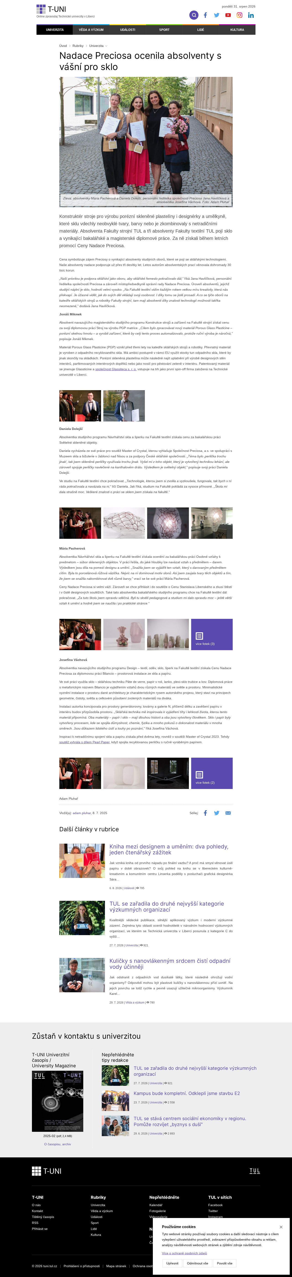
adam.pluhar (82, 813)
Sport (164, 30)
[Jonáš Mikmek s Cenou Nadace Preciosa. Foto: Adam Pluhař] (124, 405)
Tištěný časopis (43, 1217)
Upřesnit (172, 1263)
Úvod (63, 46)
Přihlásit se (40, 1229)
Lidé (200, 30)
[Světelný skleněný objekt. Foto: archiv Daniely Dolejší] (124, 523)
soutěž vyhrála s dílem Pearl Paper (84, 742)
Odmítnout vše (197, 1263)
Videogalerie (158, 1217)
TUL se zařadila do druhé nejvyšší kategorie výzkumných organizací (167, 906)
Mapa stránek (116, 1266)
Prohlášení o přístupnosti (82, 1266)
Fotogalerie (157, 1211)
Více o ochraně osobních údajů (184, 1253)
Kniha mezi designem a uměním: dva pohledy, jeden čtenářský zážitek (169, 849)
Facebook (215, 1205)
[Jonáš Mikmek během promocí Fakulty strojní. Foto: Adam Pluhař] (80, 405)
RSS (35, 1223)
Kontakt (37, 1211)
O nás (36, 1205)
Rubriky (78, 46)
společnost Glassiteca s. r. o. (116, 369)
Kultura (237, 30)
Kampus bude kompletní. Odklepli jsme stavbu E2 (187, 1093)
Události (127, 30)
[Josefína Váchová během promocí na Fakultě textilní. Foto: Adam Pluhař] (80, 773)
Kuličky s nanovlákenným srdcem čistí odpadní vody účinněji (170, 964)
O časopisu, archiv (57, 1144)
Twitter (213, 1211)
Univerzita (55, 30)
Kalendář (155, 1205)
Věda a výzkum (91, 30)
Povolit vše (224, 1263)
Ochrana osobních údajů (150, 1266)
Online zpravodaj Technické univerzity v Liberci (65, 16)
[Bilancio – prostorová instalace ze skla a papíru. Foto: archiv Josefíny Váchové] (124, 773)
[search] (193, 15)
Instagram (215, 1217)
